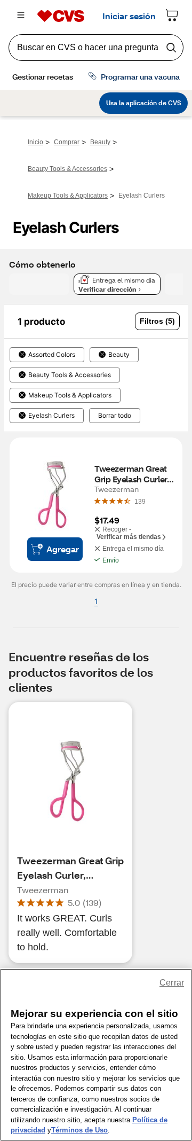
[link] (140, 501)
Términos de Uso (79, 1130)
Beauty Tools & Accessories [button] (69, 375)
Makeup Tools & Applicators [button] (69, 395)
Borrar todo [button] (114, 415)
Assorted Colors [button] (51, 354)
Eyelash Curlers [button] (51, 415)
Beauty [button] (119, 354)
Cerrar (171, 982)
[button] (157, 321)
